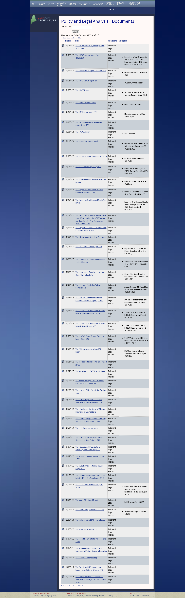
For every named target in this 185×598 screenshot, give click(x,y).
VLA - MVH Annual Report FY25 (86, 112)
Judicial (43, 596)
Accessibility (79, 596)
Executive (36, 596)
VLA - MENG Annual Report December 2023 (91, 70)
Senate (41, 4)
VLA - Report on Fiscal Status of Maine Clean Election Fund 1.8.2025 (89, 191)
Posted (68, 40)
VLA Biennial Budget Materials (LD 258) (90, 509)
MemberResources (110, 4)
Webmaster (145, 596)
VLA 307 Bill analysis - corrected (87, 428)
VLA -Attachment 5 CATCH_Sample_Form (90, 371)
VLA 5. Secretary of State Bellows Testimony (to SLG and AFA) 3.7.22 (88, 448)
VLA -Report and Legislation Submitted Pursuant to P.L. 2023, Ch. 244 (90, 382)
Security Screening (91, 596)
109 (68, 38)
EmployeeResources (121, 4)
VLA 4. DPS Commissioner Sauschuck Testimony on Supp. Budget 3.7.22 (89, 439)
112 (79, 38)
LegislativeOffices (61, 4)
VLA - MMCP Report (82, 90)
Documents (98, 4)
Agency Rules (52, 596)
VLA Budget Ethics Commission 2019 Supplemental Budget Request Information (91, 549)
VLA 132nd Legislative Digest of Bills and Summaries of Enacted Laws (90, 410)
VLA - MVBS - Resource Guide (86, 102)
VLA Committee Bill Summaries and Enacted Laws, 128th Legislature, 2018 (89, 568)
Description (123, 40)
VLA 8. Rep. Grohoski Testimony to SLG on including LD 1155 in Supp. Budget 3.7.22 (90, 476)
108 (64, 38)
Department (112, 40)
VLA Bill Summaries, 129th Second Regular (91, 519)
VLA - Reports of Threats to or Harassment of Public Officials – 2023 (91, 229)
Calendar (72, 4)
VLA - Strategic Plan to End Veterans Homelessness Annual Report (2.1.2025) (90, 299)
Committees (84, 4)
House (51, 4)
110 (72, 38)
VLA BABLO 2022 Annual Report (87, 500)
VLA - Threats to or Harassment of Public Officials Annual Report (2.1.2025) (90, 312)
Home (33, 4)
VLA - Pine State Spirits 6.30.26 (87, 141)
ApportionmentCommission (135, 4)
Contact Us (111, 9)
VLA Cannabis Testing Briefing (86, 557)
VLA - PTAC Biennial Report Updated (88, 166)
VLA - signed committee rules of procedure (91, 237)
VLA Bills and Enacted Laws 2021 (87, 529)
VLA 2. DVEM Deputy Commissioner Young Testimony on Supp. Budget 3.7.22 (91, 420)
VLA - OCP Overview (82, 131)
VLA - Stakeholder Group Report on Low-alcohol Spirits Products (90, 273)
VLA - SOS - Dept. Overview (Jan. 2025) (89, 246)
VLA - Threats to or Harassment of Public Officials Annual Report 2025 (90, 325)
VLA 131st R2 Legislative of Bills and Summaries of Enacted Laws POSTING (89, 401)
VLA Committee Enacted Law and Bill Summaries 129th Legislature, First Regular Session (91, 579)
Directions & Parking (106, 596)
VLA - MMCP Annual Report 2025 (87, 80)
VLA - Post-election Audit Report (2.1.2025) (91, 156)
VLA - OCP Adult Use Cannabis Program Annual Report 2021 (89, 123)
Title (77, 40)
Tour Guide (70, 596)
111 (76, 38)
